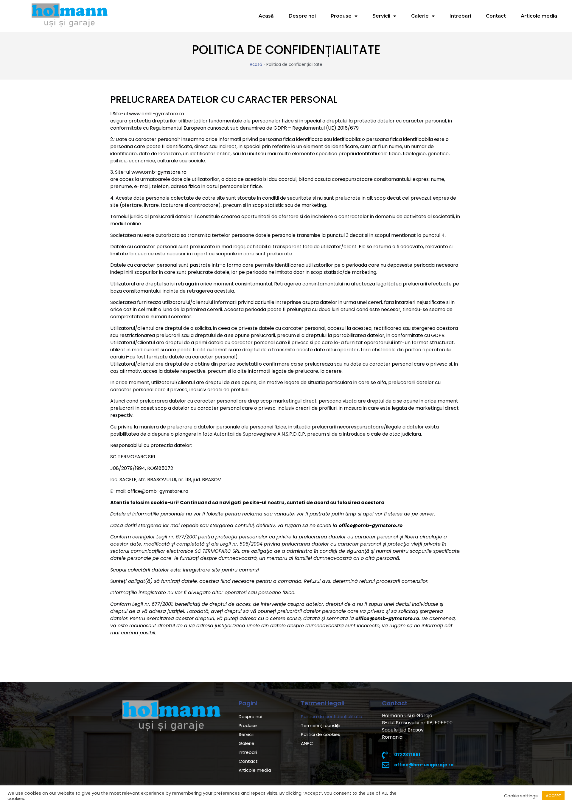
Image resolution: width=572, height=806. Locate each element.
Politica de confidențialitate (331, 716)
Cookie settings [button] (521, 796)
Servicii (381, 16)
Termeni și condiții (320, 725)
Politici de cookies (320, 734)
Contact (496, 16)
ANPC (307, 743)
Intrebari (460, 16)
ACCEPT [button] (553, 796)
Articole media (539, 16)
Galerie (420, 16)
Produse (341, 16)
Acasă (266, 16)
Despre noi (302, 16)
